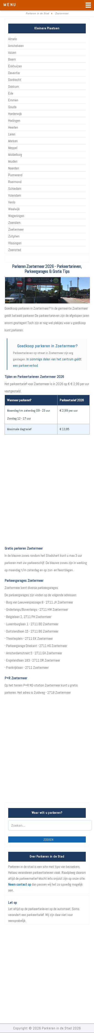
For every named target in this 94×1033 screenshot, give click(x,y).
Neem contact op (19, 884)
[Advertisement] (47, 494)
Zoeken (48, 840)
